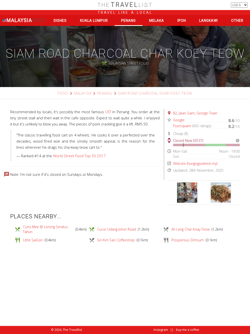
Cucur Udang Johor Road (116, 229)
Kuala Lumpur (94, 20)
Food (63, 93)
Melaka (156, 20)
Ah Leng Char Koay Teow (190, 229)
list (125, 5)
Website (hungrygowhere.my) (195, 163)
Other (237, 20)
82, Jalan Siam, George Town (195, 113)
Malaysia (25, 20)
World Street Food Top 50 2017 (79, 155)
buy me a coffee (187, 330)
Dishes (60, 20)
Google (178, 120)
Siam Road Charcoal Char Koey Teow (155, 93)
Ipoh (181, 20)
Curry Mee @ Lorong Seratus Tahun (45, 229)
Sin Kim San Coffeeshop (116, 240)
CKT (108, 111)
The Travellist (72, 330)
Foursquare (182, 125)
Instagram (161, 330)
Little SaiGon (33, 240)
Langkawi (208, 20)
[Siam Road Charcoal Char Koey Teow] (187, 192)
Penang (128, 20)
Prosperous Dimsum (187, 240)
